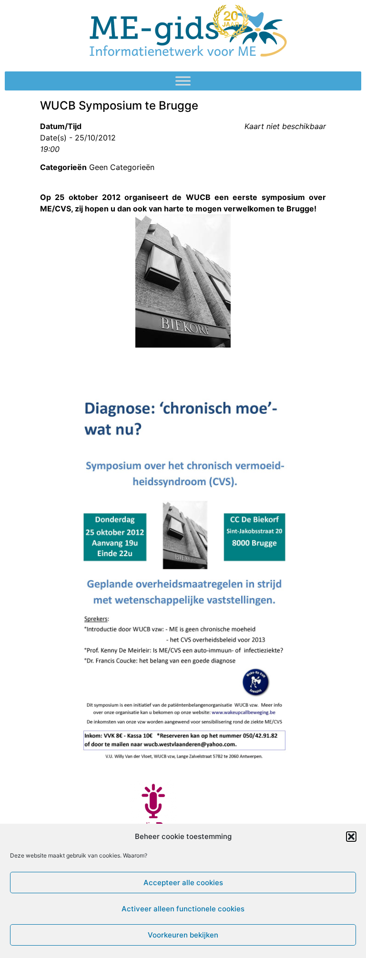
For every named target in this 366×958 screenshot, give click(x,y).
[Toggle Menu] (183, 80)
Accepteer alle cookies (183, 882)
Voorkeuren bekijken (183, 934)
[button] (351, 836)
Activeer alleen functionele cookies (183, 908)
